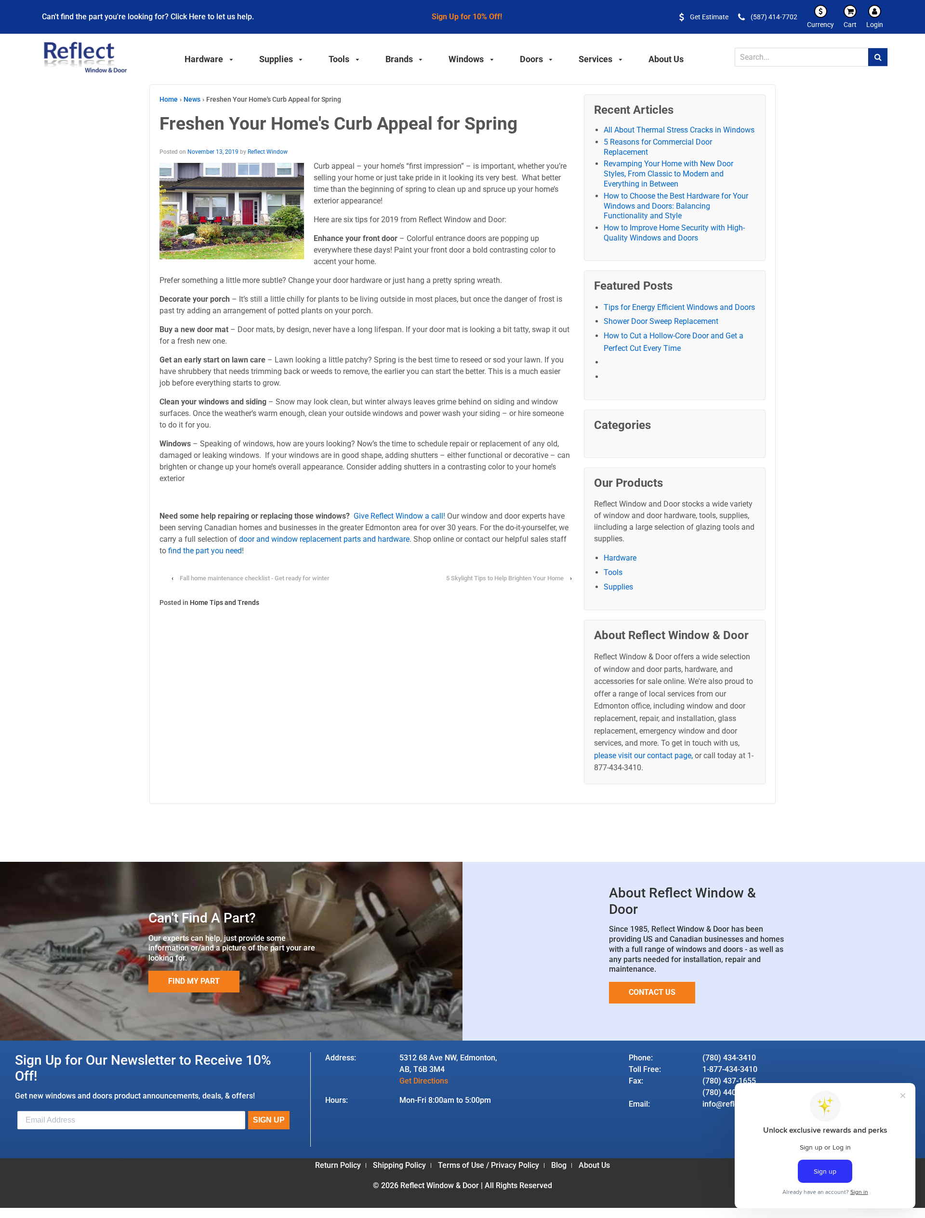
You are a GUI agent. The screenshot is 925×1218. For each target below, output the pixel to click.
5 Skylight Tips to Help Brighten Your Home (505, 578)
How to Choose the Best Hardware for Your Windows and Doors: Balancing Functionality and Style (676, 206)
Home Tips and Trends (224, 602)
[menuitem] (209, 57)
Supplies (618, 586)
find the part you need (205, 550)
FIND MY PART (194, 981)
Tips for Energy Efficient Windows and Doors (679, 307)
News (192, 99)
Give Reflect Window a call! (399, 516)
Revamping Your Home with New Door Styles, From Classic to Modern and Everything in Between (668, 173)
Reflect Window (268, 151)
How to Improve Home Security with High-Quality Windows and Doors (674, 232)
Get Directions (423, 1080)
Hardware (620, 557)
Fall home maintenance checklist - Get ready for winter (255, 578)
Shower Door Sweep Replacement (661, 321)
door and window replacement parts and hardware (324, 539)
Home (168, 99)
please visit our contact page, (643, 755)
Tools (613, 572)
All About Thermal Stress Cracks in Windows (679, 129)
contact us (652, 992)
